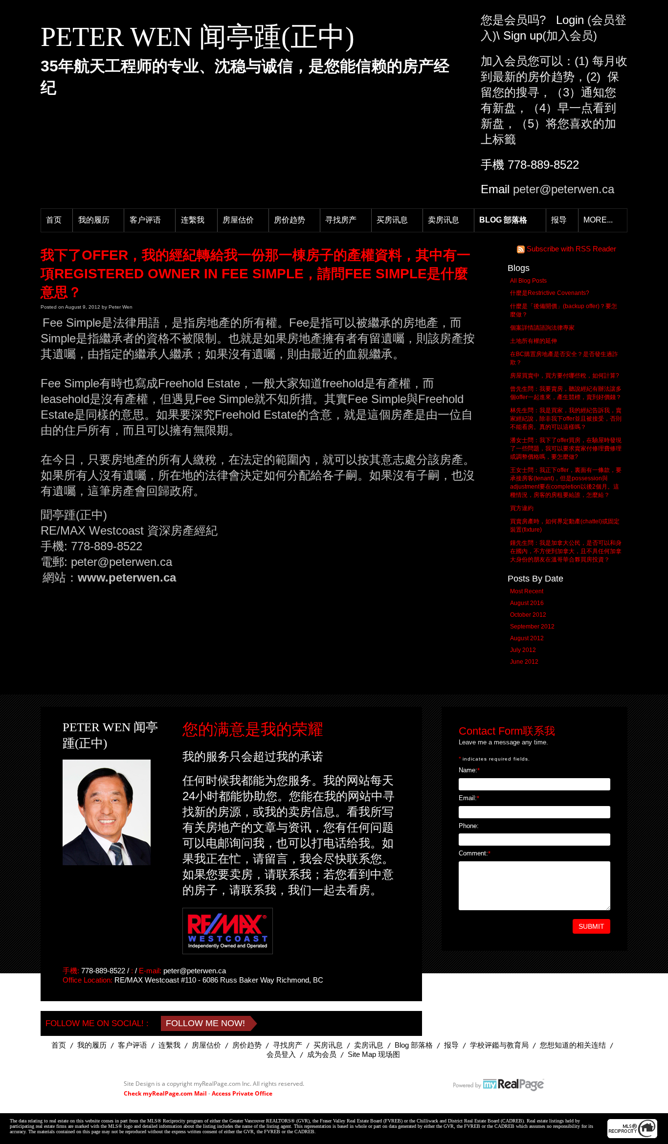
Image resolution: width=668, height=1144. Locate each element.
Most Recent (526, 591)
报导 (559, 220)
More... (598, 220)
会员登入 (281, 1054)
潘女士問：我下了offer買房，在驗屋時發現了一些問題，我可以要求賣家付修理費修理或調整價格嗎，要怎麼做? (566, 448)
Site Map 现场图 (374, 1054)
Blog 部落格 (503, 220)
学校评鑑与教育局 (499, 1045)
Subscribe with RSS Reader (570, 249)
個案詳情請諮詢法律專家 (542, 327)
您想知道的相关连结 (573, 1045)
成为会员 (321, 1054)
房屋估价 (238, 220)
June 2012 (524, 661)
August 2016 (527, 603)
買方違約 (522, 508)
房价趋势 (289, 220)
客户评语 (145, 220)
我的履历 (94, 220)
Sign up (522, 35)
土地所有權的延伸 (533, 340)
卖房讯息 (443, 220)
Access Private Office (242, 1093)
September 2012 (532, 626)
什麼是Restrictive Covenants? (549, 293)
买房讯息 (392, 220)
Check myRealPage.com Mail (165, 1093)
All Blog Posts (528, 280)
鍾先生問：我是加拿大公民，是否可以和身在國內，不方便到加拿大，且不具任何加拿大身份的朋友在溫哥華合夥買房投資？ (566, 551)
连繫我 (192, 220)
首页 (54, 220)
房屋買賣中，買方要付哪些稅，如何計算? (564, 375)
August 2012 (527, 638)
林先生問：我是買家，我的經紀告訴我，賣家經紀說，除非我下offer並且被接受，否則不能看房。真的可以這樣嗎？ (566, 418)
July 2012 (523, 650)
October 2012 (528, 614)
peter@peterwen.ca (563, 189)
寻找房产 (340, 220)
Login (570, 19)
